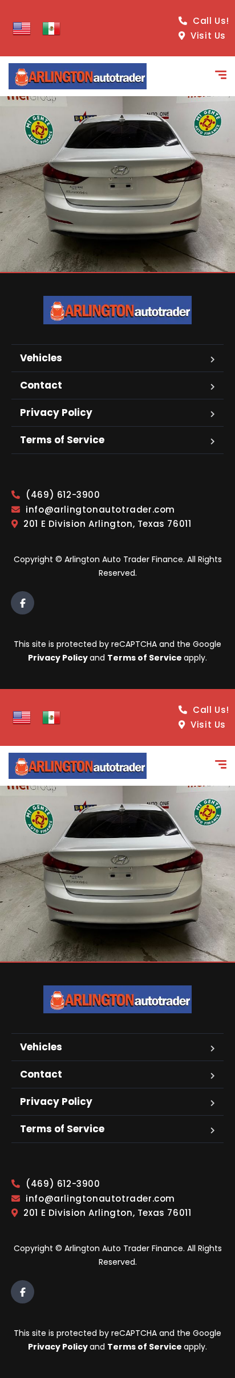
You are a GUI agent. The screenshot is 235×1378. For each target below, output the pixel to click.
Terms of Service (62, 440)
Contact (41, 385)
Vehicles (41, 358)
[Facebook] (22, 602)
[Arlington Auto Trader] (78, 76)
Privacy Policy (56, 412)
